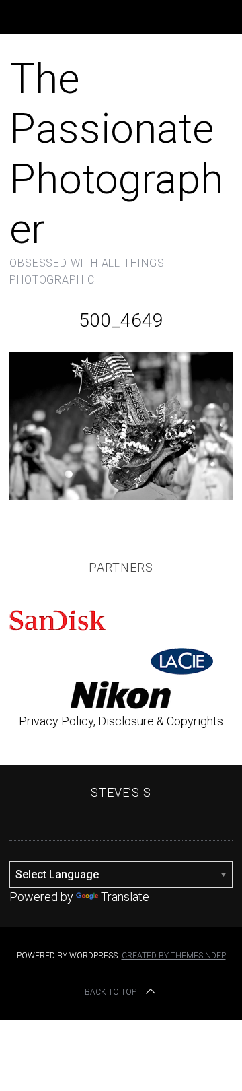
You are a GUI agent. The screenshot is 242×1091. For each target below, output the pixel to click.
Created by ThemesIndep (174, 955)
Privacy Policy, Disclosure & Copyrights (121, 721)
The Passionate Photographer (116, 153)
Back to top (110, 992)
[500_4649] (120, 496)
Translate (125, 897)
